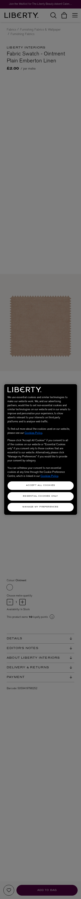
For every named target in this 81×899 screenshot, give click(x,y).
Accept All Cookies (40, 485)
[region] (40, 449)
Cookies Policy (33, 433)
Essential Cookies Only (40, 496)
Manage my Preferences (40, 507)
